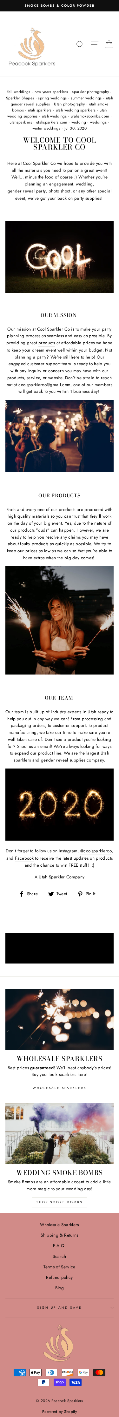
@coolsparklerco (96, 851)
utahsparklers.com (51, 122)
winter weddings (46, 128)
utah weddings (54, 116)
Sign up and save (59, 1307)
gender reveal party (27, 191)
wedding (78, 122)
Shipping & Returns (59, 1235)
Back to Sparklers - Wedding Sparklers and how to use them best (60, 948)
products (46, 342)
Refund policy (59, 1277)
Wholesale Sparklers (59, 1087)
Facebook (24, 858)
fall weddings (18, 92)
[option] (59, 5)
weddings (98, 122)
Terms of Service (59, 1267)
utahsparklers (21, 122)
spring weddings (52, 98)
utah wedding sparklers (76, 110)
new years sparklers (51, 92)
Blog (59, 1288)
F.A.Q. (59, 1245)
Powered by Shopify (59, 1411)
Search (59, 1256)
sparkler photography (90, 92)
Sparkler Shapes (20, 98)
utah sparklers (40, 110)
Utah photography (69, 104)
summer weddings (86, 98)
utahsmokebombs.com (90, 116)
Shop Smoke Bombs (59, 1202)
